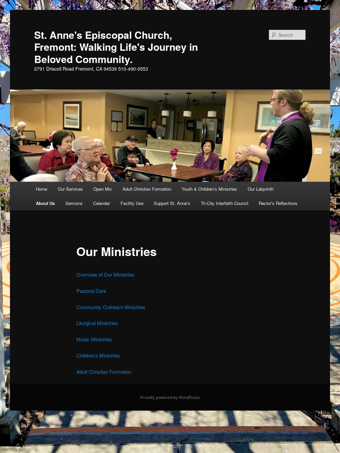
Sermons (74, 203)
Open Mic (102, 189)
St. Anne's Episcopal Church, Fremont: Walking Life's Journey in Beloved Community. (116, 47)
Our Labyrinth (261, 189)
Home (41, 189)
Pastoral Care (91, 290)
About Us (45, 203)
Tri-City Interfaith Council (224, 203)
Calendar (101, 203)
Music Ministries (94, 339)
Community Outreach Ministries (110, 306)
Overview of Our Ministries (105, 274)
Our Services (70, 189)
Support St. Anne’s (172, 203)
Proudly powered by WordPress (170, 397)
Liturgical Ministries (97, 322)
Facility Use (132, 203)
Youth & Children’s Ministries (209, 189)
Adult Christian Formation (147, 189)
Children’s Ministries (98, 355)
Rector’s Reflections (278, 203)
